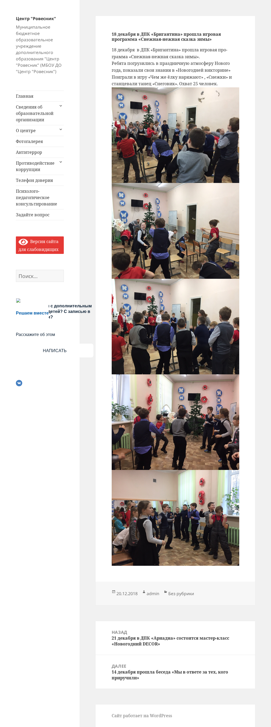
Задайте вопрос (32, 215)
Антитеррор (29, 152)
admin (153, 593)
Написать (55, 350)
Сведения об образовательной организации (34, 113)
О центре (26, 130)
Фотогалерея (29, 141)
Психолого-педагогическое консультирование (36, 197)
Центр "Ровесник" (36, 18)
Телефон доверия (34, 180)
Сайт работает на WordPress (142, 716)
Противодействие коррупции (35, 166)
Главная (24, 96)
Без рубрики (181, 593)
